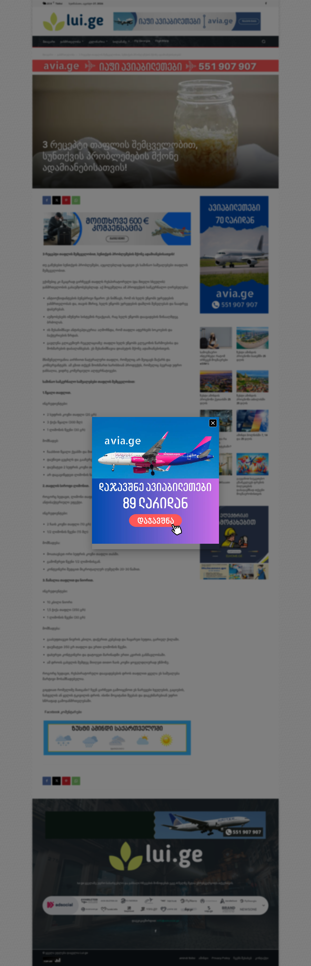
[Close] (213, 423)
